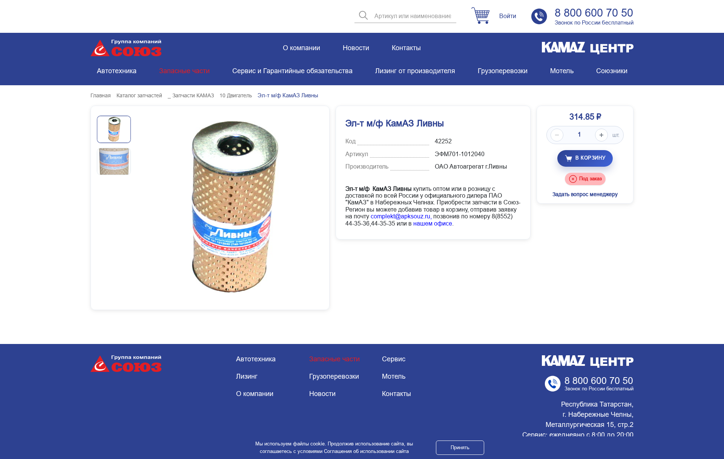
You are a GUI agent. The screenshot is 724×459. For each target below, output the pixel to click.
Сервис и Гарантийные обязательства (292, 71)
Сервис (393, 359)
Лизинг (247, 376)
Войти (507, 16)
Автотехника (117, 71)
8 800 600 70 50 (594, 13)
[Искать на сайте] (363, 16)
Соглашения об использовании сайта (366, 451)
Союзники (611, 71)
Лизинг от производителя (415, 71)
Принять (460, 447)
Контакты (406, 48)
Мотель (562, 71)
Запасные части (184, 71)
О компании (301, 48)
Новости (356, 48)
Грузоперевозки (503, 71)
